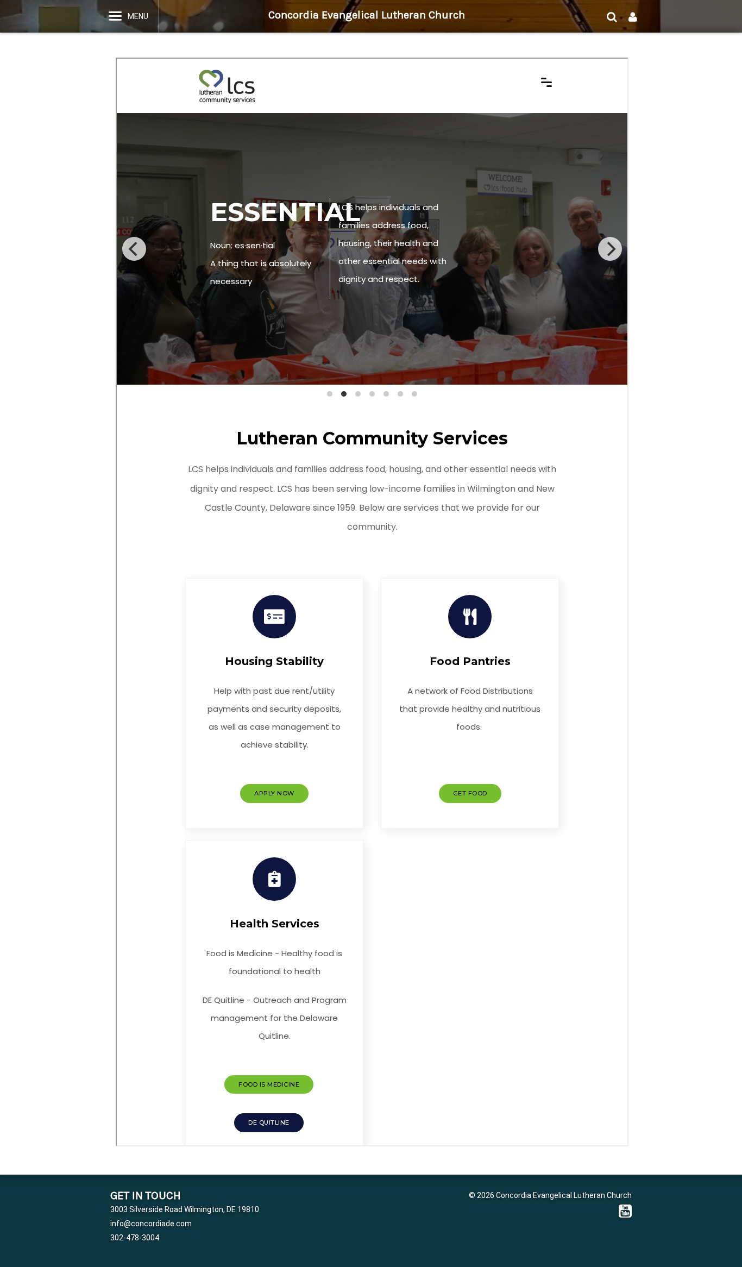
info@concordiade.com (151, 1223)
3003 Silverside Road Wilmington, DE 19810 (184, 1209)
